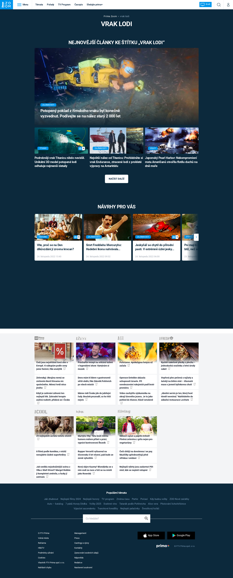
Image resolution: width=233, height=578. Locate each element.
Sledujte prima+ (94, 4)
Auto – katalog (55, 503)
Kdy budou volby (158, 499)
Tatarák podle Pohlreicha (132, 503)
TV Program (64, 4)
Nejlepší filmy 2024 (71, 499)
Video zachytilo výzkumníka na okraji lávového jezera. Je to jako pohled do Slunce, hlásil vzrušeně (136, 396)
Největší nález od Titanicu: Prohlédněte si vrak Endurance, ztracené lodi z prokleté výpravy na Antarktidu (116, 162)
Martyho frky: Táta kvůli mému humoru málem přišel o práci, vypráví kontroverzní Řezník (93, 439)
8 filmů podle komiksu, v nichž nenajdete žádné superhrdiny (51, 453)
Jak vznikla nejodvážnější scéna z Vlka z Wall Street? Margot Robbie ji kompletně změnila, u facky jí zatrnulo (53, 472)
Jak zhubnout (51, 499)
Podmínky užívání (46, 553)
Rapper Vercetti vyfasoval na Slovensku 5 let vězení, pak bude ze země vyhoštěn (95, 454)
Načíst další (116, 178)
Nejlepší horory (91, 499)
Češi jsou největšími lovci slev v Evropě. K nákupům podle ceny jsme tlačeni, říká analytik (52, 365)
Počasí (144, 499)
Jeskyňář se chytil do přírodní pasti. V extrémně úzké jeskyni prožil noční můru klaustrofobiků (155, 247)
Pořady (50, 4)
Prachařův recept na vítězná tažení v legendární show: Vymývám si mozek (95, 365)
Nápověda (78, 557)
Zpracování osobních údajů (86, 553)
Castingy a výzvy (81, 543)
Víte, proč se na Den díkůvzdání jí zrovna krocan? (55, 247)
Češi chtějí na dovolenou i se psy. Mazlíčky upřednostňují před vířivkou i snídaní (136, 454)
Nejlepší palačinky (130, 508)
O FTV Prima (43, 533)
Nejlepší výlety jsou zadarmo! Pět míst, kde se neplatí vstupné (136, 468)
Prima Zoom (110, 16)
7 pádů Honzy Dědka (76, 503)
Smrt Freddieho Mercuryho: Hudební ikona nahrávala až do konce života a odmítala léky (105, 247)
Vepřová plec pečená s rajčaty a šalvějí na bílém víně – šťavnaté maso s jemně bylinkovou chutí (177, 381)
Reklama (42, 543)
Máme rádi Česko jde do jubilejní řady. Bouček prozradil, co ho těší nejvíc (94, 396)
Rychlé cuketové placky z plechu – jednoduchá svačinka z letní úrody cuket (178, 365)
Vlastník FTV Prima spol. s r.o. (51, 562)
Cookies (41, 557)
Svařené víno (110, 503)
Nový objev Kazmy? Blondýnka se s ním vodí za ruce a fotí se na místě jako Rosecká (95, 470)
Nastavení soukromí (83, 567)
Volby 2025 (95, 503)
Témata (39, 4)
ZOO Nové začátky (179, 499)
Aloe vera (153, 503)
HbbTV (41, 548)
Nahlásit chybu (44, 567)
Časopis (78, 4)
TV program (108, 499)
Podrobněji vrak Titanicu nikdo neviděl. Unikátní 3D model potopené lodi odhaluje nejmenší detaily (60, 162)
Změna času (122, 499)
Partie (135, 499)
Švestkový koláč (150, 508)
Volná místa (43, 538)
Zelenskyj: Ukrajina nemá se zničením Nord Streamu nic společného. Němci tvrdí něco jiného (51, 382)
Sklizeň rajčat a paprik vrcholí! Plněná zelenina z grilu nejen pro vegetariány (136, 439)
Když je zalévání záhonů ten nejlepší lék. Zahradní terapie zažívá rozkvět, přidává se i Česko (53, 396)
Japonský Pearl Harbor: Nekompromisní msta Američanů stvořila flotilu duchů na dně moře (171, 162)
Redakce (78, 562)
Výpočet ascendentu (84, 508)
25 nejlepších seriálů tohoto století (53, 436)
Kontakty (78, 548)
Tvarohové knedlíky (108, 508)
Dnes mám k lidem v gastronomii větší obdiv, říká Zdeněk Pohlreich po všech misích (94, 381)
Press (77, 538)
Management (80, 533)
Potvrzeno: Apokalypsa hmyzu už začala (136, 364)
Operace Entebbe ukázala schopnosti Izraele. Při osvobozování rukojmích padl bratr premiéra (137, 382)
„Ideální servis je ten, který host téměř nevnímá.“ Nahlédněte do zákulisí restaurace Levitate (177, 396)
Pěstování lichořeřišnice (173, 503)
